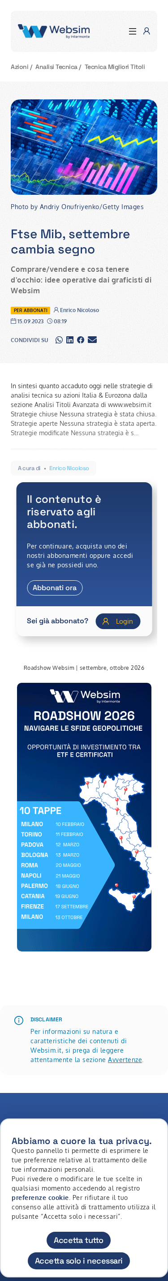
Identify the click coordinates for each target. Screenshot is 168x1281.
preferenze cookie (40, 1197)
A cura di (29, 468)
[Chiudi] (155, 1133)
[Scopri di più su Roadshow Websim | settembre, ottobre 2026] (84, 817)
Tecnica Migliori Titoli (115, 67)
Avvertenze (125, 1059)
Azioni (19, 67)
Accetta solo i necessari (79, 1260)
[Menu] (132, 31)
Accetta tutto (78, 1240)
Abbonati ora (55, 587)
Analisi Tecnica (56, 67)
